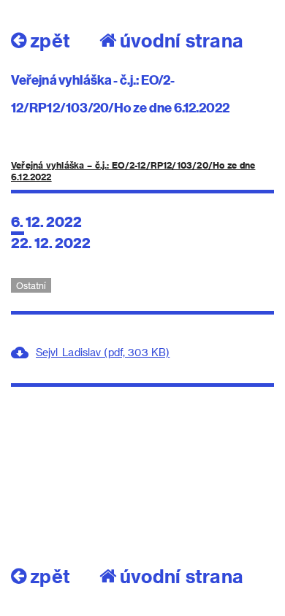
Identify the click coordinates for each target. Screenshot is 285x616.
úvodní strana (181, 40)
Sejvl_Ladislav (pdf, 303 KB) (103, 352)
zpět (50, 40)
